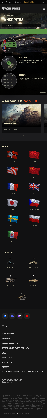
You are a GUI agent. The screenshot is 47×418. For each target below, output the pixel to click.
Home (3, 16)
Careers (5, 367)
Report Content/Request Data (15, 348)
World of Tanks (11, 8)
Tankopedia (10, 16)
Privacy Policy (8, 358)
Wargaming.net (14, 413)
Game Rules (7, 362)
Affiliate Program (10, 343)
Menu (43, 8)
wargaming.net (12, 381)
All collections (31, 101)
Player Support (9, 334)
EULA (4, 353)
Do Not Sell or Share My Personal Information (22, 372)
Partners (6, 339)
